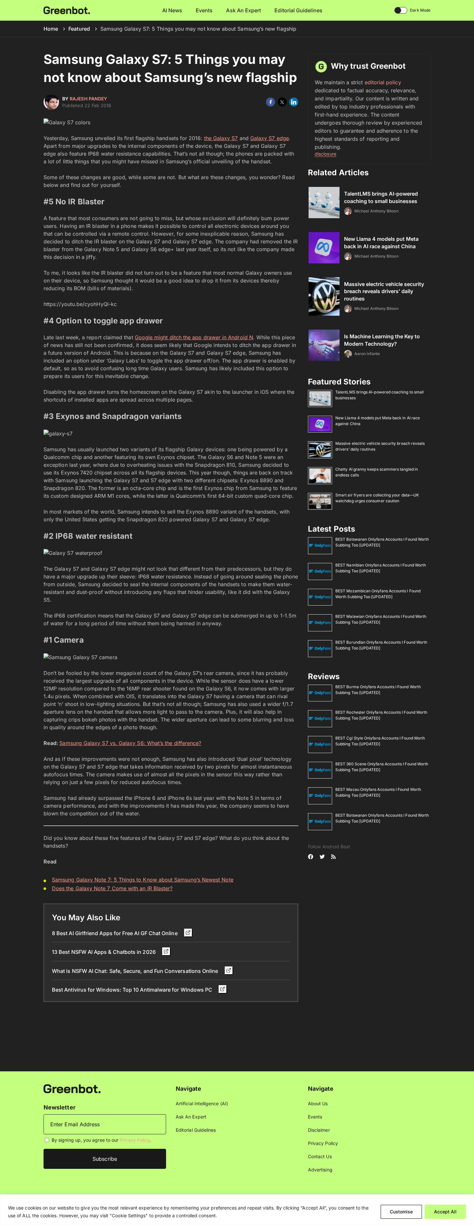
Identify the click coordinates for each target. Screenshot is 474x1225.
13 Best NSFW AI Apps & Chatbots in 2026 (104, 952)
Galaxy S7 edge (269, 138)
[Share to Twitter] (282, 102)
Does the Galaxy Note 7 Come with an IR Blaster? (112, 888)
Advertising (320, 1169)
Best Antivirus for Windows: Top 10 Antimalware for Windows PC (132, 989)
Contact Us (320, 1156)
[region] (237, 1209)
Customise (401, 1211)
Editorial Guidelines (298, 10)
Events (204, 10)
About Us (318, 1103)
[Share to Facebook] (270, 102)
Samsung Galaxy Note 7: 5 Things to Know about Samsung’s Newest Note (142, 879)
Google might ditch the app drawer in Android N (194, 337)
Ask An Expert (243, 10)
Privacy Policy (134, 1140)
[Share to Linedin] (293, 102)
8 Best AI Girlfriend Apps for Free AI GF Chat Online (115, 933)
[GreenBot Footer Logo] (72, 1088)
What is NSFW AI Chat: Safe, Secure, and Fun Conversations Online (136, 971)
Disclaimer (319, 1130)
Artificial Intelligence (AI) (202, 1103)
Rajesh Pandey (88, 98)
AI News (172, 10)
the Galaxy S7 (221, 138)
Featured (79, 29)
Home (51, 29)
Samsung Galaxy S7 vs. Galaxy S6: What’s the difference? (130, 743)
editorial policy (383, 82)
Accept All (445, 1211)
